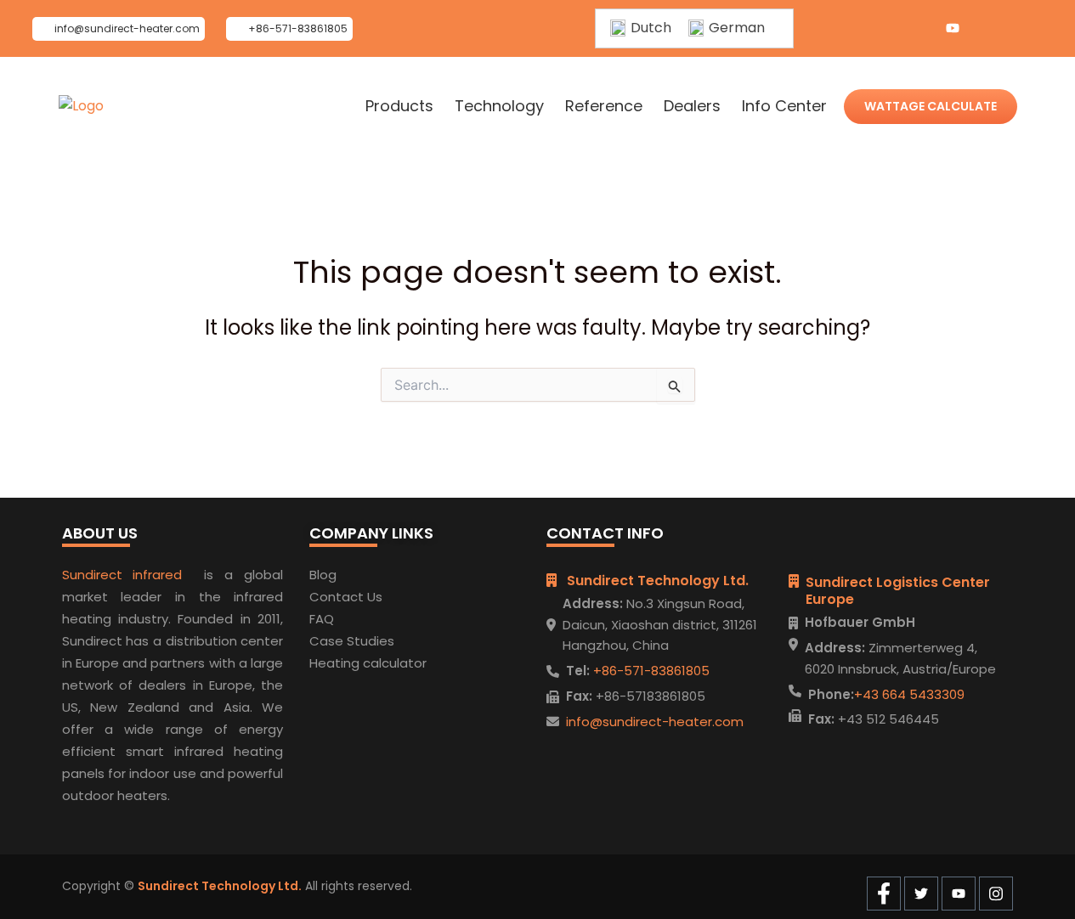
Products (399, 106)
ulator (408, 663)
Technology (499, 106)
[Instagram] (986, 29)
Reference (603, 106)
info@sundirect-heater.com (655, 721)
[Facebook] (884, 29)
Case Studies (351, 641)
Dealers (692, 106)
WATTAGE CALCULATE (930, 106)
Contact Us (345, 597)
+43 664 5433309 (909, 694)
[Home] (81, 106)
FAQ (321, 619)
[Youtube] (952, 29)
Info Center (784, 106)
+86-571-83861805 (650, 670)
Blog (323, 575)
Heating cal (345, 663)
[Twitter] (918, 29)
